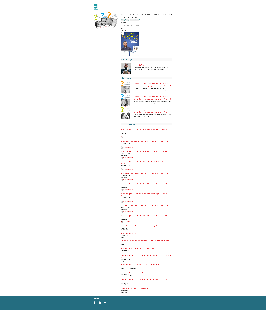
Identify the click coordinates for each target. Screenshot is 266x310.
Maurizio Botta (139, 65)
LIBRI (138, 6)
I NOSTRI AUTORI (166, 6)
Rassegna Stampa (134, 19)
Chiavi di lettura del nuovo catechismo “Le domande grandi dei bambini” (145, 241)
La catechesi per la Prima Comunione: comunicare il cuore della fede (144, 151)
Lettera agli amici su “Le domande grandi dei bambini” (139, 248)
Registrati (170, 1)
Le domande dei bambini (129, 233)
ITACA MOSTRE (154, 1)
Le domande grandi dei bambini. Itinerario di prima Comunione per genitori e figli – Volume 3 (152, 85)
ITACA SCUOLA (138, 1)
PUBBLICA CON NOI (155, 6)
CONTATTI (160, 1)
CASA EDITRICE (131, 6)
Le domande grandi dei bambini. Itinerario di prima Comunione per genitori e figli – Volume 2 (152, 98)
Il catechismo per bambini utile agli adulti (135, 288)
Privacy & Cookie (102, 307)
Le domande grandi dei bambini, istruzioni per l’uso (138, 272)
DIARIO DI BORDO (144, 6)
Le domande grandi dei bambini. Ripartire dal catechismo (140, 264)
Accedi (166, 1)
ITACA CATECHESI (146, 1)
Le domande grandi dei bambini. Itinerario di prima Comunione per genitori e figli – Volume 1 (152, 111)
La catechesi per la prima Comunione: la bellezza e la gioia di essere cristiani (144, 130)
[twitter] (105, 302)
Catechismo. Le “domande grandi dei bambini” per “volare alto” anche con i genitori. (146, 256)
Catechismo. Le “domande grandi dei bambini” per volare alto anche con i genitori (145, 280)
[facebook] (95, 302)
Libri (127, 19)
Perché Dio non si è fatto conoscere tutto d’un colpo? (139, 226)
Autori (122, 19)
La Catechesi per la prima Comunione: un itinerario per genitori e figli (144, 141)
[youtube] (100, 302)
